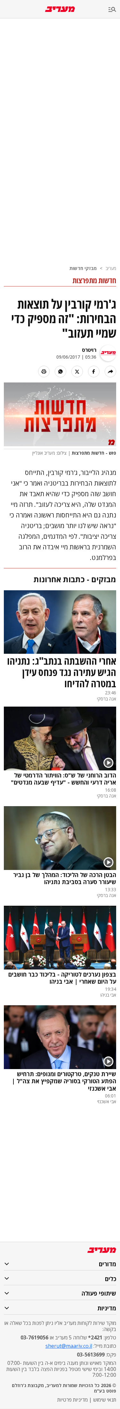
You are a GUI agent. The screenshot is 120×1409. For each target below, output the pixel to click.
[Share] (110, 371)
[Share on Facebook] (94, 371)
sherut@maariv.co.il (68, 1345)
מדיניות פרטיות (72, 1399)
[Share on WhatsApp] (60, 371)
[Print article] (44, 371)
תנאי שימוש (104, 1399)
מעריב (111, 268)
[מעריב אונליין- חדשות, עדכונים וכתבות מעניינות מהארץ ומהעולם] (60, 9)
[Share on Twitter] (77, 371)
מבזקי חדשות (83, 268)
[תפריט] (114, 9)
